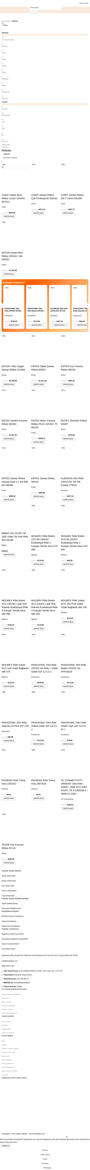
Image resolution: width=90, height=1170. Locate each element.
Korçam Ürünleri (7, 1009)
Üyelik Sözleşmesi (8, 1067)
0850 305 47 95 (8, 966)
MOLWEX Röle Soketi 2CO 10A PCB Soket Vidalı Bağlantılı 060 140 (74, 604)
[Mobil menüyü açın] (2, 3)
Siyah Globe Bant (8, 876)
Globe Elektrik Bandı (10, 903)
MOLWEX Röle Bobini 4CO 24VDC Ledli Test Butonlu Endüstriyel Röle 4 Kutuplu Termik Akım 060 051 (44, 607)
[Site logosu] (45, 3)
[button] (9, 216)
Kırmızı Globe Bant (9, 891)
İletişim (4, 1045)
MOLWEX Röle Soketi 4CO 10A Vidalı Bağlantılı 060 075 (15, 668)
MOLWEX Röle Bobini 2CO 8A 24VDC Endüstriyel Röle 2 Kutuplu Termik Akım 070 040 (74, 543)
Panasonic (6, 92)
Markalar (5, 1025)
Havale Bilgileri (7, 1060)
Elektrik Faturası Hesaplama (13, 916)
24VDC (4, 109)
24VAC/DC (6, 115)
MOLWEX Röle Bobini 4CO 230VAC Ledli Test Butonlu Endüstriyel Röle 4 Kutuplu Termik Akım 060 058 (15, 607)
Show (6, 145)
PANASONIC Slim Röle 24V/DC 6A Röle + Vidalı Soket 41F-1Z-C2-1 (14, 310)
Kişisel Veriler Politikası (9, 1071)
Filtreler (7, 154)
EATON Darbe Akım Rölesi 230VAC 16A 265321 (12, 256)
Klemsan (5, 79)
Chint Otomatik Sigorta (9, 1013)
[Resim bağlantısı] (13, 952)
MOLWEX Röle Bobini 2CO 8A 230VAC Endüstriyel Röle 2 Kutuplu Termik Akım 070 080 (44, 543)
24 (3, 135)
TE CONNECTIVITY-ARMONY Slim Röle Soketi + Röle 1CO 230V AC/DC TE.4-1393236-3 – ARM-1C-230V (74, 787)
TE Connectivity (8, 40)
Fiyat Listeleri (6, 1021)
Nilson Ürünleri (7, 1002)
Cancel (4, 147)
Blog (3, 1041)
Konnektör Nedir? (8, 949)
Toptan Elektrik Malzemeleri (11, 994)
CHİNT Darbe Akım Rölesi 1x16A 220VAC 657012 (13, 198)
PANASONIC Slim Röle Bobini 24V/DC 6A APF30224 (35, 310)
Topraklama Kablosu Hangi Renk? (15, 939)
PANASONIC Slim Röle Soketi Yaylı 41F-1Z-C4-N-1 (73, 726)
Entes (4, 59)
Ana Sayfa (6, 21)
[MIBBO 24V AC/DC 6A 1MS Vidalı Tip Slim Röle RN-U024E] (15, 518)
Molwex (5, 46)
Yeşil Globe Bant (8, 896)
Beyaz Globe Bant (9, 881)
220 (3, 128)
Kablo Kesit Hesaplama (11, 926)
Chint (4, 53)
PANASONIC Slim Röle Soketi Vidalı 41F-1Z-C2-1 (44, 726)
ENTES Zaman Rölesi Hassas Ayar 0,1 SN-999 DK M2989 (15, 481)
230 (3, 122)
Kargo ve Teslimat (8, 1033)
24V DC (5, 141)
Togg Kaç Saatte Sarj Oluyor (13, 934)
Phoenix (5, 98)
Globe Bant (5, 998)
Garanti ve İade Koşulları (10, 1048)
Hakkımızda (6, 1056)
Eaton (4, 72)
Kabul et (5, 1146)
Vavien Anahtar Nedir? (10, 944)
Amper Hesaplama (9, 921)
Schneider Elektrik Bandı (11, 908)
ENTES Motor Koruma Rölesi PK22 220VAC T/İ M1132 (44, 424)
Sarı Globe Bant (8, 886)
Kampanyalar (6, 1029)
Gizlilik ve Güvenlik (8, 1052)
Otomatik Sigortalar (8, 1006)
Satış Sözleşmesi (8, 1063)
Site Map (5, 1075)
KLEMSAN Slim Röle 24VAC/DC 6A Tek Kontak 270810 (59, 310)
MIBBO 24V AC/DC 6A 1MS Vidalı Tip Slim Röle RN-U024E (15, 536)
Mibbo (4, 85)
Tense (4, 66)
